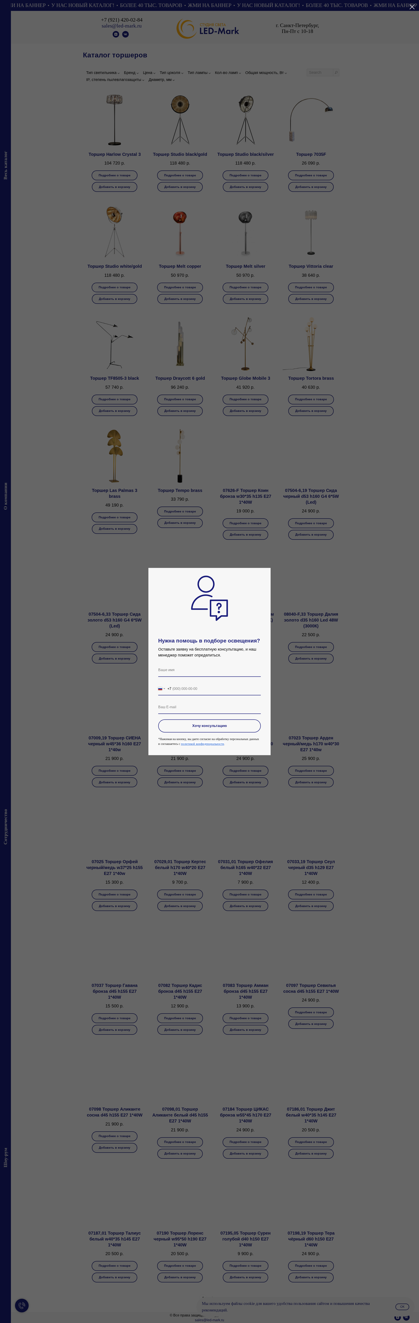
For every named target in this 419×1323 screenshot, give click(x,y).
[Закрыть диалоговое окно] (412, 7)
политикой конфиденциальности (202, 744)
